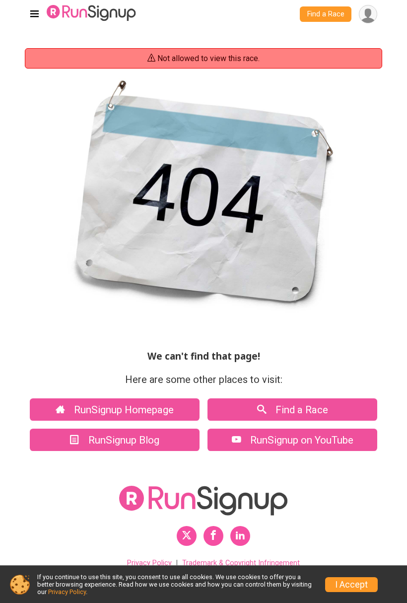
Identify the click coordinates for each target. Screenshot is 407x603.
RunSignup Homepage (122, 410)
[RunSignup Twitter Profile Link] (187, 536)
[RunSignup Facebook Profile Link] (213, 536)
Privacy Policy (149, 563)
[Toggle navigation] (34, 14)
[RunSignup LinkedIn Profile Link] (240, 536)
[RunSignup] (91, 14)
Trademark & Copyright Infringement (241, 563)
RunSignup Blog (122, 440)
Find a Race (325, 14)
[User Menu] (368, 14)
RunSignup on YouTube (300, 440)
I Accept (351, 585)
